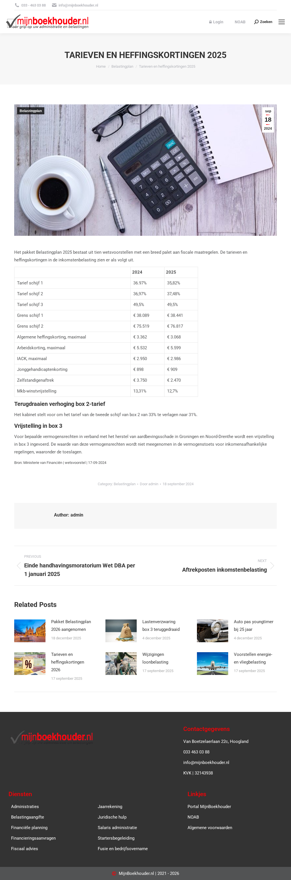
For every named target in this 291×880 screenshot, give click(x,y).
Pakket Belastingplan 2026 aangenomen (71, 625)
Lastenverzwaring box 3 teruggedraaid (161, 625)
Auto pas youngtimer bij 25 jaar (253, 625)
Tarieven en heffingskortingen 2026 (67, 662)
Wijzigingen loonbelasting (155, 658)
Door (149, 484)
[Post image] (29, 630)
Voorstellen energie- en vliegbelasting (253, 658)
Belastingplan (31, 111)
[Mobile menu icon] (281, 22)
